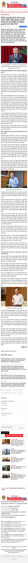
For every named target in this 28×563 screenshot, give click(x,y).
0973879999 (15, 515)
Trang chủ (7, 556)
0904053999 (6, 537)
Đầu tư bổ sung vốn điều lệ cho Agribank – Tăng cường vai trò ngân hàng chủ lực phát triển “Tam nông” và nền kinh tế (14, 384)
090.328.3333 (17, 526)
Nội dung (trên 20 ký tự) (6, 413)
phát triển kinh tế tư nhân (9, 393)
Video (13, 556)
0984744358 (8, 515)
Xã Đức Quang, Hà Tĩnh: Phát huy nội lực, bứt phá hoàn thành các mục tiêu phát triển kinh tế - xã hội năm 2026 (13, 360)
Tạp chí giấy (20, 556)
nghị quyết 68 (7, 390)
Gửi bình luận (5, 432)
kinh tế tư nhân (17, 390)
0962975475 (22, 515)
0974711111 (18, 542)
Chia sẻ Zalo (23, 26)
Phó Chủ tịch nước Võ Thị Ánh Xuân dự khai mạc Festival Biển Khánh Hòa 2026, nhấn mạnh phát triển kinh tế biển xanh (13, 377)
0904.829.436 (16, 523)
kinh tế (20, 393)
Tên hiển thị (3, 403)
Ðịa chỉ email (4, 408)
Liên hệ (14, 559)
